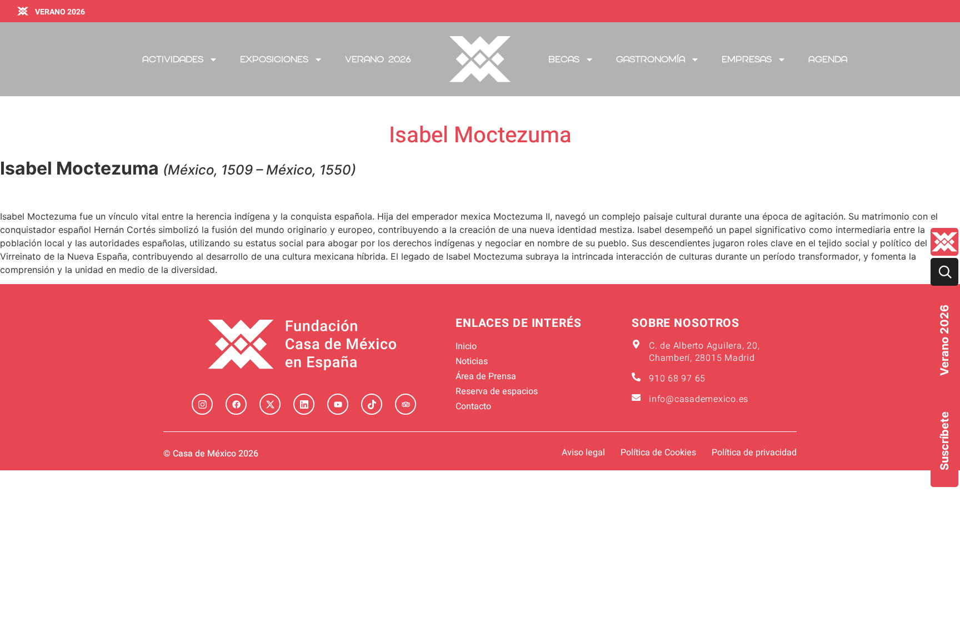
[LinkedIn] (303, 404)
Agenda (827, 59)
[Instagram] (202, 404)
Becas (563, 59)
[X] (270, 404)
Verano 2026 (944, 340)
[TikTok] (371, 404)
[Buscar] (944, 272)
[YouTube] (337, 404)
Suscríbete (944, 440)
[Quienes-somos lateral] (944, 242)
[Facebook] (236, 404)
